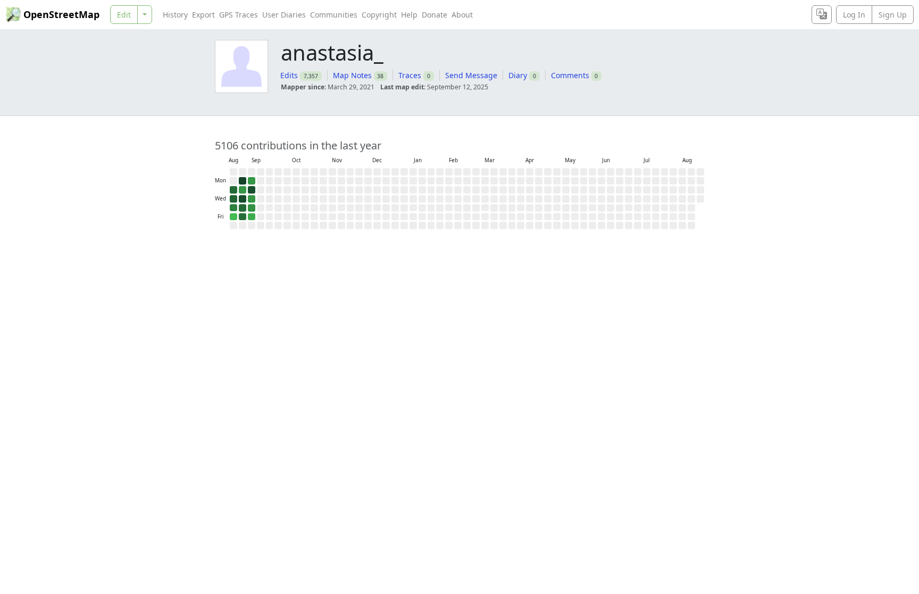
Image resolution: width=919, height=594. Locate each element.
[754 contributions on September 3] (242, 199)
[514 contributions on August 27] (233, 199)
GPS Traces (238, 15)
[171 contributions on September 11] (251, 208)
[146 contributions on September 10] (251, 199)
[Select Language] (822, 14)
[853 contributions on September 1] (242, 181)
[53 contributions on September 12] (251, 217)
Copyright (379, 15)
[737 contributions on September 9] (251, 190)
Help (409, 15)
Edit (124, 15)
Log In (854, 15)
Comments (570, 75)
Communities (333, 15)
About (462, 15)
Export (203, 15)
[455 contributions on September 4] (242, 208)
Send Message (471, 75)
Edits (289, 75)
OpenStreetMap (61, 14)
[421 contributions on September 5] (242, 217)
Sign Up (893, 15)
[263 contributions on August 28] (233, 208)
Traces (409, 75)
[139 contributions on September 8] (251, 181)
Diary (517, 75)
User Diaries (284, 15)
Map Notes (352, 75)
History (175, 15)
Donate (434, 15)
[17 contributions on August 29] (233, 217)
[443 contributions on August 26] (233, 190)
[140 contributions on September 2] (242, 190)
